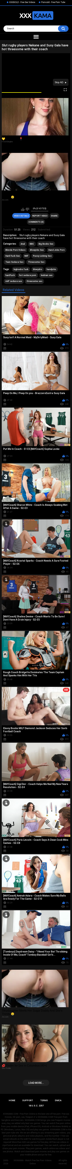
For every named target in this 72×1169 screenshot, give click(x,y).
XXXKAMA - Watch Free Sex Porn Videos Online (33, 1162)
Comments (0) (36, 222)
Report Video (40, 216)
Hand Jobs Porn (56, 250)
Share (54, 216)
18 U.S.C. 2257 (36, 1105)
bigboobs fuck (21, 269)
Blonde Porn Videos (15, 250)
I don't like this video (27, 209)
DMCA (58, 1100)
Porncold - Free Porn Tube (53, 2)
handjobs (51, 269)
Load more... (36, 1082)
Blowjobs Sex (37, 250)
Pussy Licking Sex (42, 256)
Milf (26, 256)
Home (12, 1100)
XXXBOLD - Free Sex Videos (22, 2)
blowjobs (37, 269)
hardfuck (10, 275)
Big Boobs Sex (46, 244)
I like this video (23, 209)
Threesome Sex (36, 262)
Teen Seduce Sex (14, 262)
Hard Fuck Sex (12, 256)
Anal (23, 244)
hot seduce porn (27, 275)
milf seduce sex (13, 281)
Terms (44, 1100)
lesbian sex (47, 275)
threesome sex (34, 281)
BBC (32, 244)
